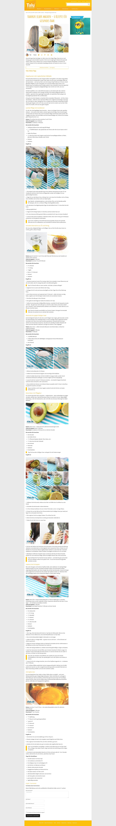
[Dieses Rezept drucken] (51, 54)
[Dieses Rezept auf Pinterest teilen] (45, 54)
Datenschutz (63, 822)
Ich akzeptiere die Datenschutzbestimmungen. (36, 812)
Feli (30, 55)
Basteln (39, 8)
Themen (79, 1)
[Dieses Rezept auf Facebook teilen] (42, 54)
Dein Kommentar (29, 790)
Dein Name (28, 799)
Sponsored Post (74, 1)
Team (55, 822)
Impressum (88, 1)
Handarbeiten (47, 8)
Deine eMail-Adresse (30, 803)
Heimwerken (65, 8)
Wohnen (56, 8)
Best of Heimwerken (49, 822)
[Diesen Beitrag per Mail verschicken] (48, 55)
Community (75, 8)
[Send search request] (88, 4)
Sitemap (83, 1)
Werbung (69, 822)
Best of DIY (41, 822)
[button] (41, 9)
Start (27, 12)
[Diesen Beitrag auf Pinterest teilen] (38, 55)
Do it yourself (31, 12)
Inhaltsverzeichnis (47, 67)
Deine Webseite (29, 807)
